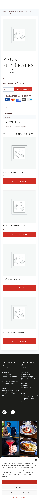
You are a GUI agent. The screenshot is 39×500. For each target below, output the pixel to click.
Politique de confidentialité (19, 497)
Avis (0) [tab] (7, 117)
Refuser (19, 487)
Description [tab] (9, 113)
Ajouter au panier (23, 89)
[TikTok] (13, 412)
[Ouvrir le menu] (3, 4)
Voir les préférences (19, 492)
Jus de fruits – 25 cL (13, 173)
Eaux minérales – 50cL (14, 226)
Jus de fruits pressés (13, 333)
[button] (36, 460)
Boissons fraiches (13, 56)
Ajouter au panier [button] (19, 181)
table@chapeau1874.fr (10, 391)
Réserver (34, 5)
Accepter (19, 482)
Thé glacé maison (12, 279)
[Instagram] (4, 412)
